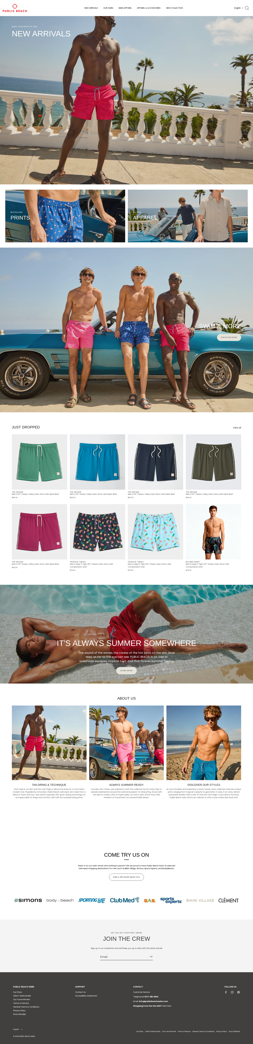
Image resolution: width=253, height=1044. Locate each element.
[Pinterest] (238, 992)
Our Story (17, 992)
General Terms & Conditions (26, 1007)
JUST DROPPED (26, 427)
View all (237, 427)
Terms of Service (21, 1003)
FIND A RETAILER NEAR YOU (126, 877)
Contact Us (80, 992)
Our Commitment (21, 999)
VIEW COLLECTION (174, 8)
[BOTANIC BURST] (213, 531)
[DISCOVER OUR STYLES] (203, 743)
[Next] (249, 100)
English (237, 8)
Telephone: (145, 996)
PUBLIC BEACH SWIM (27, 1036)
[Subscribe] (151, 956)
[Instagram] (232, 992)
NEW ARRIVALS (91, 8)
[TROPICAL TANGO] (97, 531)
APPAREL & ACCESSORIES (148, 8)
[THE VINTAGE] (39, 462)
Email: (150, 1001)
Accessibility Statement (86, 995)
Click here (166, 1006)
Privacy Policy (19, 1010)
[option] (126, 100)
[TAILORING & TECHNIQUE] (49, 743)
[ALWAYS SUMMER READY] (126, 743)
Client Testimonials (22, 995)
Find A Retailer (19, 1014)
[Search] (247, 8)
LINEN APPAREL (125, 8)
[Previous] (4, 100)
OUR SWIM (108, 8)
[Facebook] (226, 992)
